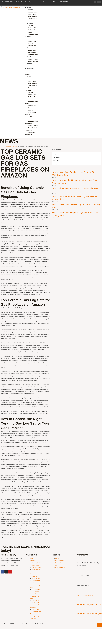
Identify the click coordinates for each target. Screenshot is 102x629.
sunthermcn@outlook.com (89, 604)
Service (29, 48)
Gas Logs (30, 25)
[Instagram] (98, 2)
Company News (32, 39)
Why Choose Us (32, 18)
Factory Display (32, 14)
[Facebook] (95, 2)
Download (30, 63)
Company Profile (32, 12)
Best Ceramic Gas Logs (10, 146)
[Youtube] (100, 2)
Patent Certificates (33, 61)
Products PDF (32, 66)
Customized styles (33, 34)
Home (29, 7)
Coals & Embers (32, 30)
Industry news (32, 45)
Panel (56, 565)
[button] (62, 72)
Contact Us (30, 68)
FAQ (29, 21)
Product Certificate (33, 59)
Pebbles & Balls (32, 27)
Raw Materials (32, 52)
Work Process (32, 50)
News (29, 36)
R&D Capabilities (32, 16)
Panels (30, 32)
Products (30, 23)
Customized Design (33, 54)
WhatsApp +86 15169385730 (85, 596)
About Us (30, 9)
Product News (32, 41)
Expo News (31, 43)
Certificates (30, 57)
